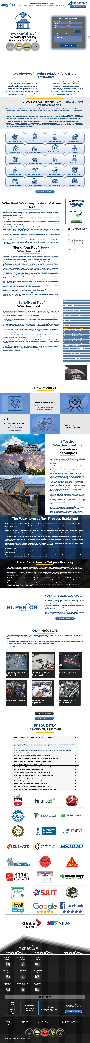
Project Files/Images (77, 29)
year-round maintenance (56, 110)
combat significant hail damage (31, 116)
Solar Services (29, 1010)
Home (12, 1002)
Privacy (20, 1038)
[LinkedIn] (50, 997)
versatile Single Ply (71, 121)
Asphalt (17, 123)
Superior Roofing (58, 601)
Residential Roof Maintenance (75, 141)
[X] (47, 997)
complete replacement (32, 110)
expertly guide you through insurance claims (50, 118)
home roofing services (76, 108)
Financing (12, 1009)
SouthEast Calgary (37, 984)
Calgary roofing (51, 108)
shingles (68, 123)
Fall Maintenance (77, 110)
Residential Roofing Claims (74, 185)
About (12, 1004)
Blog (13, 1013)
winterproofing (9, 116)
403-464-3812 (79, 3)
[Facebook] (43, 997)
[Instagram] (40, 997)
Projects (13, 1007)
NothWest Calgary (7, 958)
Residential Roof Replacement (55, 141)
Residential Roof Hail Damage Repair (35, 152)
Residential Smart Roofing (15, 185)
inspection (23, 110)
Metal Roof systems (35, 123)
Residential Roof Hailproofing (55, 163)
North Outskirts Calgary (22, 958)
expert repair (26, 111)
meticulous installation (10, 110)
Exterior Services (29, 1008)
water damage (78, 116)
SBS (66, 121)
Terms (23, 1038)
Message (56, 35)
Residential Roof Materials (54, 174)
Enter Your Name (58, 21)
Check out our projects (11, 646)
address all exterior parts (44, 124)
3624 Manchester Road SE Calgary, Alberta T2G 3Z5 (49, 1010)
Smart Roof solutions (73, 124)
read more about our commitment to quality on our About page (62, 610)
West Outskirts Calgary (8, 971)
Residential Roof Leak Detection (35, 174)
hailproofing (21, 116)
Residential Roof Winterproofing (35, 163)
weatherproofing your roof (17, 91)
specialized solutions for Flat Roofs (49, 123)
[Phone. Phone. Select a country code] (56, 27)
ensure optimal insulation (31, 124)
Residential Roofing (29, 1005)
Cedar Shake (23, 123)
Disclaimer (28, 1038)
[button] (78, 6)
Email (70, 21)
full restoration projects (34, 118)
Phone (56, 25)
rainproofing (77, 115)
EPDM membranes (10, 124)
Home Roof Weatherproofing (75, 152)
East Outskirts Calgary (37, 971)
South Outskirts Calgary (22, 984)
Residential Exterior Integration (74, 174)
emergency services (10, 118)
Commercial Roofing (29, 1007)
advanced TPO (78, 123)
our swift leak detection (69, 116)
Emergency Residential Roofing (35, 185)
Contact (13, 1006)
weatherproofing (70, 115)
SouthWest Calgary (7, 984)
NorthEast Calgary (37, 958)
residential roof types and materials (23, 121)
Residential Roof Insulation (54, 185)
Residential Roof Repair (15, 152)
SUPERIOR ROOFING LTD (49, 1005)
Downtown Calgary (22, 971)
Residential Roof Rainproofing (15, 163)
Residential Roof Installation (15, 141)
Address (68, 25)
